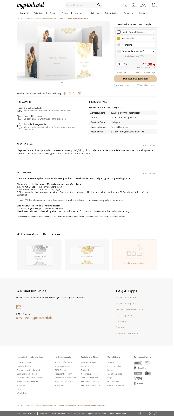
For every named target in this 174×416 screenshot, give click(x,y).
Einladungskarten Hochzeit (28, 370)
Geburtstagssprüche (90, 374)
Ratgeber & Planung (63, 374)
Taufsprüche (86, 370)
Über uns (120, 327)
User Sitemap (113, 381)
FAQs (109, 377)
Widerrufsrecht (29, 413)
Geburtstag (38, 13)
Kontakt (102, 413)
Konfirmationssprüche (90, 385)
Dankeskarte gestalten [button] (135, 78)
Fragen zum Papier (125, 303)
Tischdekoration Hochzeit (27, 381)
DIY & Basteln (60, 370)
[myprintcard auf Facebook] (144, 413)
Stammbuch (80, 13)
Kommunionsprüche (90, 381)
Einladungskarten (24, 362)
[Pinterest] (69, 93)
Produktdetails (24, 93)
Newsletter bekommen (127, 333)
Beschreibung (54, 93)
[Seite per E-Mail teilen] (79, 93)
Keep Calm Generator (64, 381)
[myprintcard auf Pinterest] (150, 413)
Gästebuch (21, 389)
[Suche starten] (99, 5)
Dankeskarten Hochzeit (27, 374)
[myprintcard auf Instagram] (139, 413)
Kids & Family (60, 385)
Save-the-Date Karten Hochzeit (30, 377)
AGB (19, 413)
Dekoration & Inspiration (65, 377)
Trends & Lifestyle (62, 366)
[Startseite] (18, 18)
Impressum (92, 413)
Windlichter (22, 393)
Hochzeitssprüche (88, 362)
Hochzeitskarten (24, 366)
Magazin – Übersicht (63, 362)
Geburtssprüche (88, 366)
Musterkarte (39, 93)
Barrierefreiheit (58, 413)
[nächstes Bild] (107, 54)
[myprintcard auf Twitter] (155, 413)
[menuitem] (124, 5)
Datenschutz (44, 413)
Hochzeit (24, 13)
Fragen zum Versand (126, 297)
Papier (110, 370)
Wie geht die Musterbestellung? (131, 309)
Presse (81, 413)
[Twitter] (74, 93)
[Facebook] (64, 93)
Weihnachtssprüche (89, 377)
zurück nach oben (149, 145)
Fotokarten (21, 385)
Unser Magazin (123, 321)
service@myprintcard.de (34, 317)
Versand (110, 362)
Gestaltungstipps (124, 315)
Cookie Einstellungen (116, 385)
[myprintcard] (30, 8)
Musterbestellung (115, 366)
